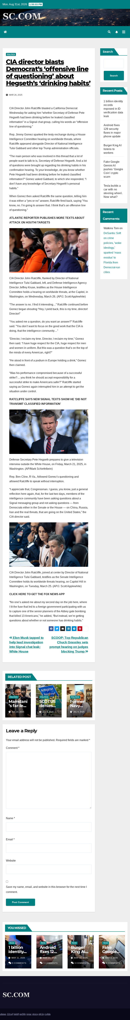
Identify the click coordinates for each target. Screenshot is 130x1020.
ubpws (3, 1014)
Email (10, 839)
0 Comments (19, 963)
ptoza (35, 1014)
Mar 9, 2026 (111, 958)
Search (108, 51)
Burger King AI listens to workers (113, 149)
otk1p (41, 1014)
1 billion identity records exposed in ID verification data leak (113, 109)
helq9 (16, 1014)
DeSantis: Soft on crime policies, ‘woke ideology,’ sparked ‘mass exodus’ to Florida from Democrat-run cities (112, 253)
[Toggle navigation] (123, 32)
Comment (12, 747)
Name (10, 818)
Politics (11, 54)
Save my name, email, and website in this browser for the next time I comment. (46, 889)
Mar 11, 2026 (18, 958)
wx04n (22, 1014)
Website (11, 860)
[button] (109, 32)
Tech (11, 943)
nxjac (29, 1014)
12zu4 (10, 1014)
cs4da (47, 1014)
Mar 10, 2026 (50, 958)
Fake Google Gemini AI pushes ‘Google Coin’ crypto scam (113, 169)
